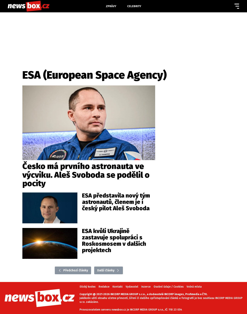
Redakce (104, 286)
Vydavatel (132, 286)
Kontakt (118, 286)
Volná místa (194, 286)
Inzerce (146, 286)
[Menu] (236, 6)
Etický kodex (88, 286)
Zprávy (111, 6)
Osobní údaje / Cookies (169, 286)
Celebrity (134, 6)
